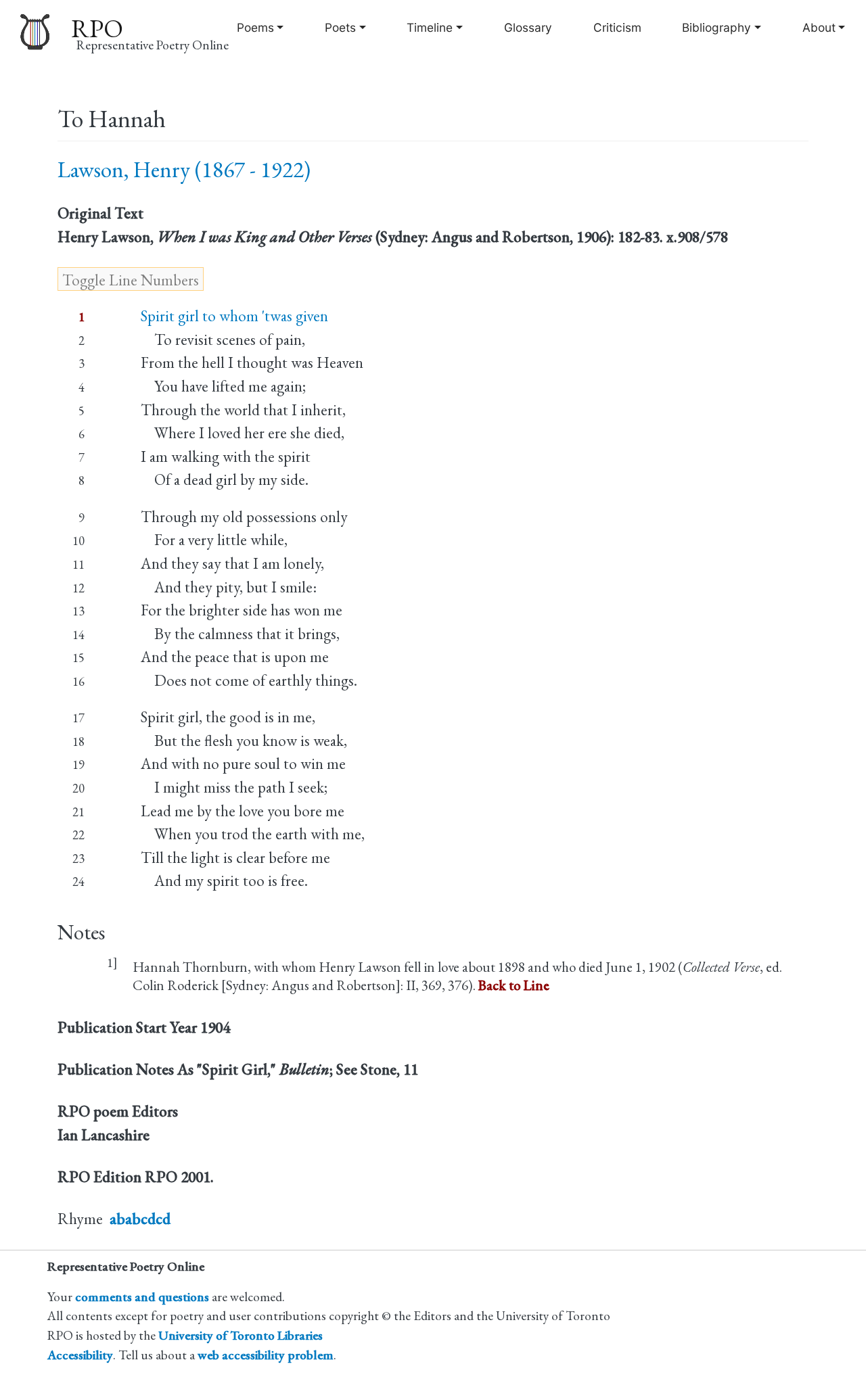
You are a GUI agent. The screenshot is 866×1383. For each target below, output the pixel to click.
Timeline (430, 27)
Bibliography (716, 27)
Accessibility (80, 1354)
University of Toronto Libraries (240, 1335)
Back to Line (513, 985)
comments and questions (142, 1296)
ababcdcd (140, 1219)
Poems (255, 27)
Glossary (528, 27)
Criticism (617, 27)
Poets (340, 27)
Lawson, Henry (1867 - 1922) (184, 169)
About (819, 27)
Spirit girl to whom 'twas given (234, 316)
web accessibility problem (266, 1354)
